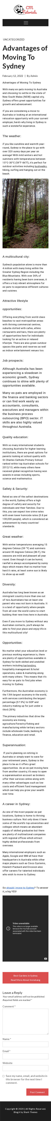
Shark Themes (31, 1112)
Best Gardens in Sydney (25, 975)
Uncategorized (14, 39)
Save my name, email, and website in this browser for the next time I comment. (26, 1079)
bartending (29, 665)
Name (7, 1039)
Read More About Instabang (25, 979)
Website (8, 1063)
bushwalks (41, 166)
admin (34, 75)
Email (6, 1051)
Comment (9, 1006)
